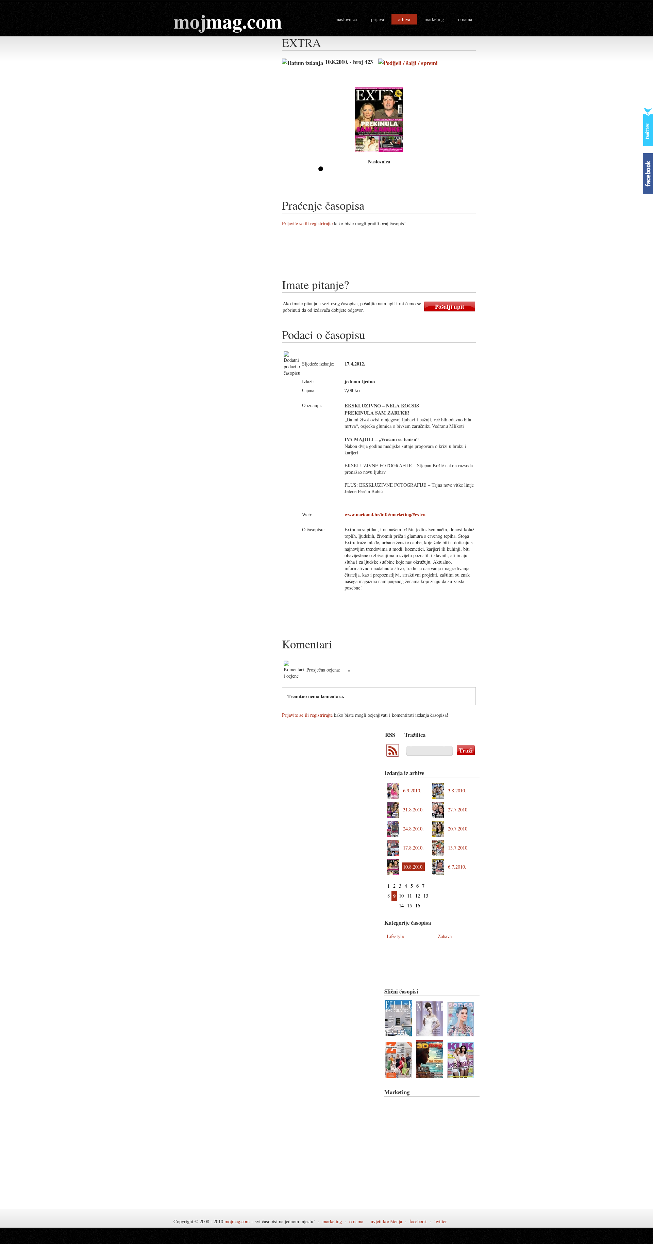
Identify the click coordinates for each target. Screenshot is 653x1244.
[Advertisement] (406, 255)
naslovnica (347, 19)
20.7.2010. (458, 828)
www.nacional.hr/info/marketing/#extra (385, 514)
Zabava (445, 936)
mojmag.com (237, 1221)
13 (425, 895)
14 (401, 905)
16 (417, 905)
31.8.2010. (413, 809)
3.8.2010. (457, 790)
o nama (465, 19)
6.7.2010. (457, 866)
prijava (377, 19)
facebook (418, 1221)
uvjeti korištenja (386, 1221)
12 (417, 895)
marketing (434, 19)
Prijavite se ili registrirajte (307, 223)
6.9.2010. (412, 790)
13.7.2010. (458, 847)
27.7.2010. (458, 809)
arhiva (404, 19)
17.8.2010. (413, 847)
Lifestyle (395, 936)
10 (401, 895)
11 (409, 895)
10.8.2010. (413, 866)
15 (409, 905)
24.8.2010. (413, 828)
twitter (440, 1221)
